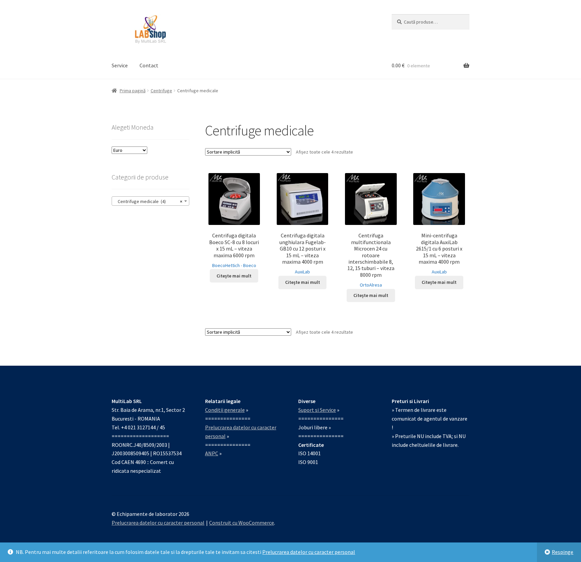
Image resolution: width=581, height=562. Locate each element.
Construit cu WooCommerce (241, 522)
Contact (149, 65)
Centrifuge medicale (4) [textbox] (148, 201)
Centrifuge (161, 91)
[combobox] (150, 201)
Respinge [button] (562, 552)
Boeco (218, 265)
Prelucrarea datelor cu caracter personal (308, 552)
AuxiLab (302, 272)
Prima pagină (133, 91)
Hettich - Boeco (240, 265)
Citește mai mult (234, 276)
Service (120, 65)
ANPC (211, 453)
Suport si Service (317, 409)
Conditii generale (225, 409)
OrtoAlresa (371, 285)
